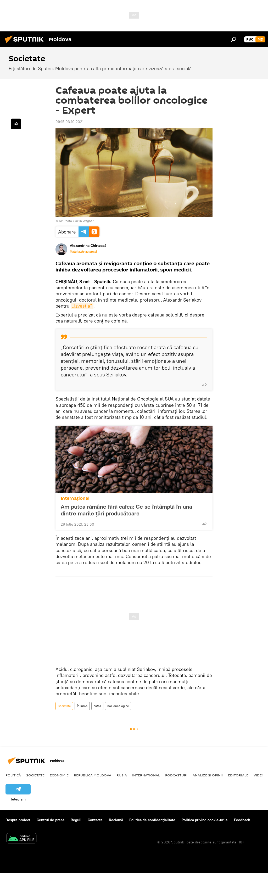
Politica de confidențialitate (152, 820)
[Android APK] (21, 839)
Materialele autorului (83, 251)
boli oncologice (118, 706)
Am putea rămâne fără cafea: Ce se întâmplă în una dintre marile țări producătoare (126, 510)
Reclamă (116, 820)
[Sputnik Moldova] (26, 43)
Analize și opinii (208, 775)
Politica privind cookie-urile (205, 820)
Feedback (242, 820)
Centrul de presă (50, 820)
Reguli (76, 820)
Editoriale (238, 775)
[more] (204, 384)
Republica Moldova (92, 775)
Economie (59, 775)
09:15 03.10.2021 (69, 121)
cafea (97, 706)
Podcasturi (176, 775)
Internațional (75, 498)
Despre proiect (17, 820)
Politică (13, 775)
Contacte (95, 820)
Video (259, 775)
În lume (82, 706)
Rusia (121, 775)
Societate (64, 706)
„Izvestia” (82, 306)
